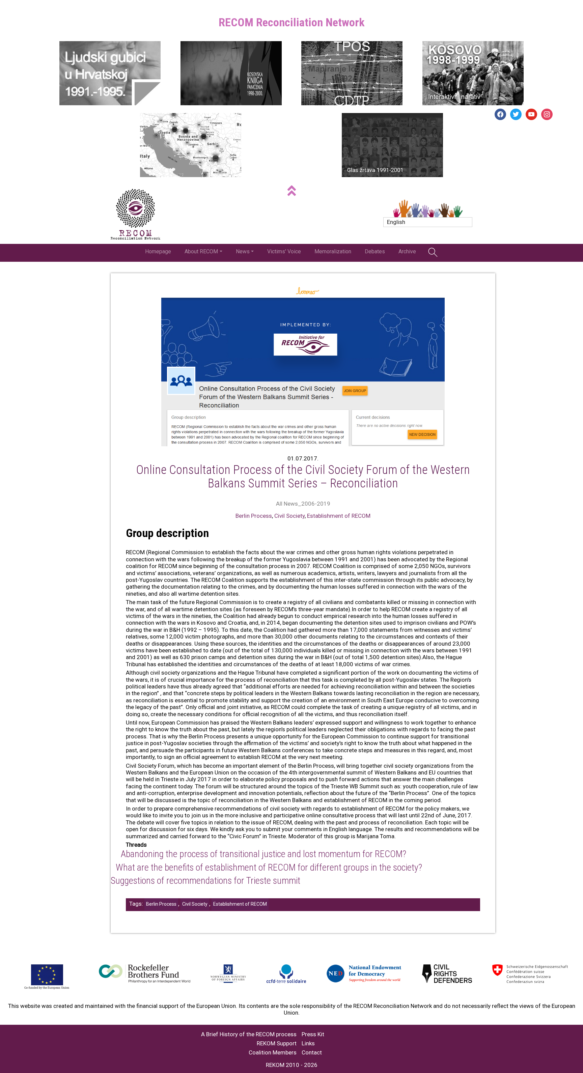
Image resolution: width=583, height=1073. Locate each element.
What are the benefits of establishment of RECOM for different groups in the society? (269, 867)
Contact (312, 1052)
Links (308, 1043)
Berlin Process (253, 515)
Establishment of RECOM (338, 515)
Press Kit (313, 1034)
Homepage (158, 251)
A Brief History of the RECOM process (249, 1034)
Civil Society (289, 515)
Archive (407, 251)
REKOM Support (277, 1043)
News (243, 251)
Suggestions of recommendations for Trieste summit (205, 880)
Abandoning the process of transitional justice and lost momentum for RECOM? (263, 853)
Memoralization (332, 251)
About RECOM (201, 251)
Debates (375, 251)
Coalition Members (273, 1052)
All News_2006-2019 (303, 503)
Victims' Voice (284, 251)
